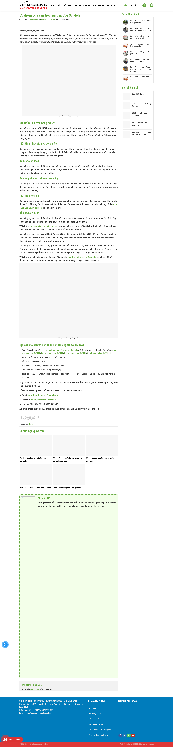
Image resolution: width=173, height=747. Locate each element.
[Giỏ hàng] (151, 5)
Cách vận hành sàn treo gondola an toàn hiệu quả (140, 60)
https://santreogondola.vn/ (43, 399)
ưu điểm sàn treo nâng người (43, 226)
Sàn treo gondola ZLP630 (52, 353)
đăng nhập (34, 689)
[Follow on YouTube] (133, 736)
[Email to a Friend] (30, 418)
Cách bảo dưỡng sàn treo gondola (140, 53)
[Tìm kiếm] (144, 5)
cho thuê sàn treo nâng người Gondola (61, 350)
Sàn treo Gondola (82, 5)
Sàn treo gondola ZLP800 (75, 353)
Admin (43, 20)
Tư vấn (124, 5)
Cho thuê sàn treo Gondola (105, 5)
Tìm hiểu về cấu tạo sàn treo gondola (140, 45)
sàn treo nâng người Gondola (82, 257)
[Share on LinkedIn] (38, 418)
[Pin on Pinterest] (34, 418)
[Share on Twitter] (26, 418)
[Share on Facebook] (22, 418)
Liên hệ (133, 5)
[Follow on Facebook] (120, 736)
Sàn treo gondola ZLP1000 (99, 353)
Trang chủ (55, 5)
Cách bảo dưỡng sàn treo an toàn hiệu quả (140, 37)
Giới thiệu (67, 5)
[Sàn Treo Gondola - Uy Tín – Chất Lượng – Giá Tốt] (33, 5)
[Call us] (129, 736)
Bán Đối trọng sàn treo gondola (139, 78)
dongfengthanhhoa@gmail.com (43, 395)
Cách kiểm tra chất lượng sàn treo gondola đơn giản (141, 29)
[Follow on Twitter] (125, 736)
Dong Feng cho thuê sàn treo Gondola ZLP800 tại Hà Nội (140, 69)
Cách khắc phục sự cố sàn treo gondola (141, 21)
